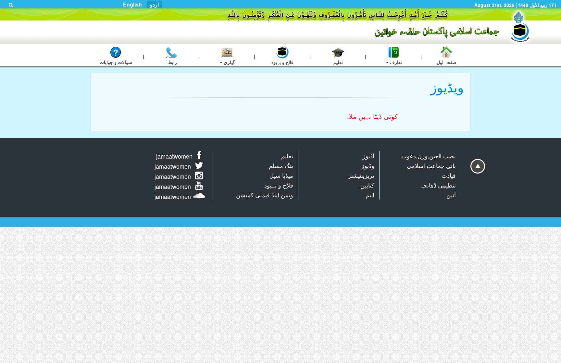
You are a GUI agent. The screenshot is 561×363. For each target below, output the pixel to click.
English (132, 4)
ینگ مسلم (281, 165)
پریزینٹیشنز (361, 175)
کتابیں (367, 185)
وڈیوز (367, 165)
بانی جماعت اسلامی (431, 165)
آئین (451, 194)
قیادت (449, 175)
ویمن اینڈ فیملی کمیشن (264, 194)
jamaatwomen (174, 156)
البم (370, 194)
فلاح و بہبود (278, 185)
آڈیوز (368, 155)
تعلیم (287, 155)
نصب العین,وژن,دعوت (428, 155)
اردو (154, 4)
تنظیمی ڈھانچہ (438, 185)
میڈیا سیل (281, 175)
